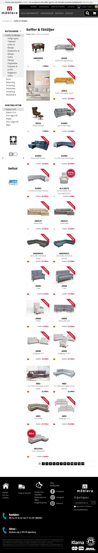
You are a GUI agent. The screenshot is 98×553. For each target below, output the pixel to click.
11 (76, 463)
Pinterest (59, 503)
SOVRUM (69, 13)
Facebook (60, 491)
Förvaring (10, 85)
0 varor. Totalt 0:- (87, 7)
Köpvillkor (38, 495)
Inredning (10, 91)
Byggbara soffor (12, 74)
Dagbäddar (13, 63)
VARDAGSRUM (47, 13)
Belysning (10, 82)
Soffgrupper (13, 38)
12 (79, 463)
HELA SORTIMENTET (30, 13)
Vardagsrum (7, 21)
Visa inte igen (88, 2)
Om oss (5, 495)
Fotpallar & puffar (12, 68)
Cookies (5, 498)
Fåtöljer (11, 60)
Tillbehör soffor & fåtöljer (12, 44)
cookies (25, 2)
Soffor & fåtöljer (13, 35)
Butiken (34, 7)
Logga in (71, 7)
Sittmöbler (11, 88)
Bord (8, 79)
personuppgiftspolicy (81, 509)
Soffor (10, 57)
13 (83, 463)
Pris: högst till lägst (12, 123)
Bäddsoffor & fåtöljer (13, 52)
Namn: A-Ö (11, 109)
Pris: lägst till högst (11, 117)
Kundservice (44, 7)
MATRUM (59, 13)
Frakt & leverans (58, 7)
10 (72, 463)
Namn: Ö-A (11, 112)
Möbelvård (11, 94)
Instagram (60, 497)
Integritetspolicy (40, 502)
